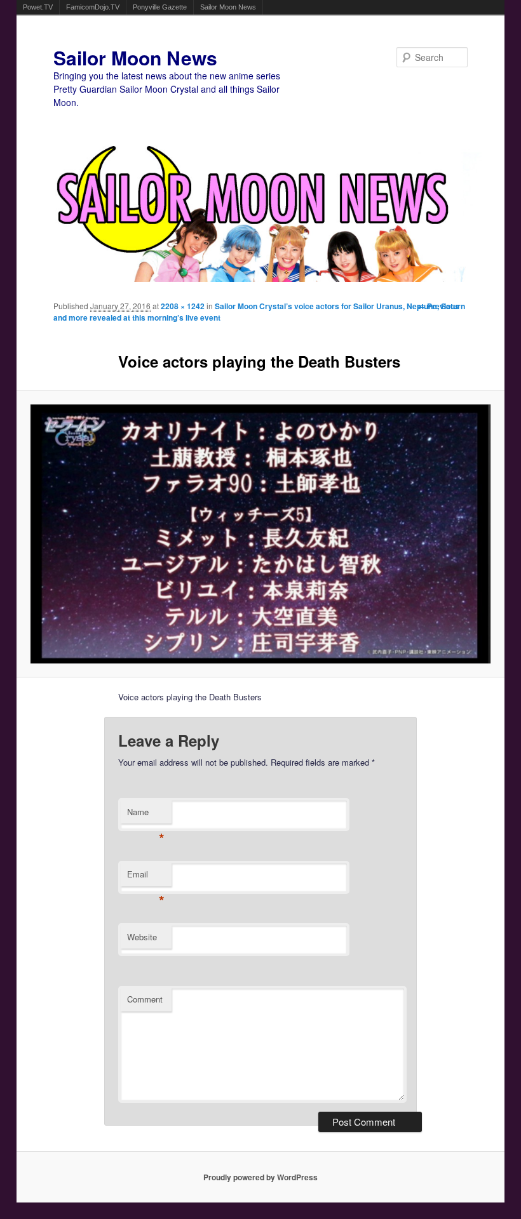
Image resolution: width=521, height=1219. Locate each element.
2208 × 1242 (183, 306)
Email (146, 877)
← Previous (438, 306)
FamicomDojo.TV (92, 7)
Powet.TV (38, 7)
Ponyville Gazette (160, 7)
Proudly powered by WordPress (260, 1177)
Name (146, 815)
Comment (145, 999)
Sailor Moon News (228, 7)
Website (142, 937)
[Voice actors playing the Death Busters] (260, 533)
